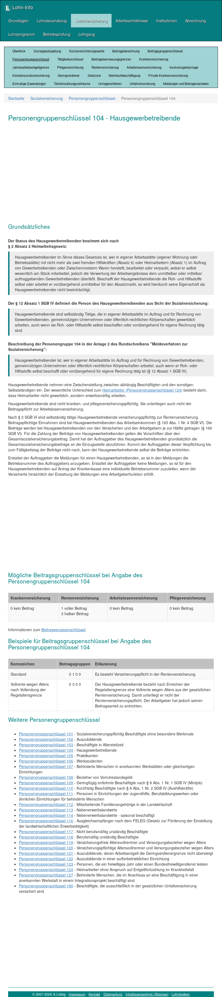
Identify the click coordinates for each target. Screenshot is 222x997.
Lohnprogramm (21, 34)
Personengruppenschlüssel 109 (46, 782)
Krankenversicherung (153, 59)
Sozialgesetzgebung (47, 51)
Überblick (18, 51)
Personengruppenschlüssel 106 (46, 761)
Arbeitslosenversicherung (144, 67)
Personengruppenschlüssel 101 (46, 733)
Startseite (16, 98)
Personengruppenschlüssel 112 (46, 804)
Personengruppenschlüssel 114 (46, 815)
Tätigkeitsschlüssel (70, 59)
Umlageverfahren (110, 83)
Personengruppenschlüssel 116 (46, 820)
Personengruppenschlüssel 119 (46, 842)
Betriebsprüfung (56, 34)
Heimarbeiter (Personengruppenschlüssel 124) (142, 390)
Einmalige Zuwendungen (29, 83)
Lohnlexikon (181, 994)
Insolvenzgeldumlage (183, 67)
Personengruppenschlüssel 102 (46, 739)
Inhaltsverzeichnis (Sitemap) (147, 994)
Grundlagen (18, 20)
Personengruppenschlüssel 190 (46, 885)
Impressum (77, 994)
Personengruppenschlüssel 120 (46, 847)
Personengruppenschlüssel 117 (46, 831)
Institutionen (166, 20)
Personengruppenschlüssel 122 (46, 858)
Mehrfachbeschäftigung (124, 75)
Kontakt (94, 994)
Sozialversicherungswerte (86, 51)
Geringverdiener (69, 75)
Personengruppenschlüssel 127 (46, 875)
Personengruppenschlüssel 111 (46, 793)
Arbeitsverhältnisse (132, 20)
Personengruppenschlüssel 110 (46, 788)
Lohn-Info (22, 7)
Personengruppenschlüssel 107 (46, 766)
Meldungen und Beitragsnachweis (186, 83)
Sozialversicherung (91, 20)
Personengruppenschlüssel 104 (46, 750)
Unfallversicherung (142, 83)
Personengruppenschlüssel (30, 59)
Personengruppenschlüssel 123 (46, 864)
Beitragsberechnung (125, 51)
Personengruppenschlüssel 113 (46, 809)
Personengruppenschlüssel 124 (46, 869)
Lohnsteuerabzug (52, 20)
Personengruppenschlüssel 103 (46, 744)
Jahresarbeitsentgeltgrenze (30, 67)
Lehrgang (87, 34)
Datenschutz (112, 994)
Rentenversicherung (105, 67)
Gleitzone (94, 75)
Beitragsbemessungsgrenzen (111, 59)
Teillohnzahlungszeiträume (72, 83)
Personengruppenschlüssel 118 (46, 837)
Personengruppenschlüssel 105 (46, 755)
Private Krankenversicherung (168, 75)
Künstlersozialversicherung (31, 75)
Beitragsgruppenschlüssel (165, 51)
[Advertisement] (111, 169)
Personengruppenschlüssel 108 (46, 777)
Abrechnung (195, 20)
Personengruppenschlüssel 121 (46, 853)
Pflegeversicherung (70, 67)
